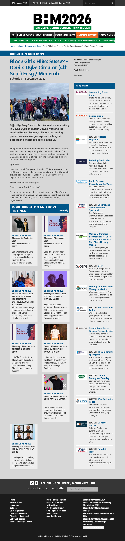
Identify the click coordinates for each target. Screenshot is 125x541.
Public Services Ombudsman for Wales (100, 183)
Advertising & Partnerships (94, 521)
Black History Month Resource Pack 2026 (82, 40)
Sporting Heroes (53, 516)
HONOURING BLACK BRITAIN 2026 (46, 40)
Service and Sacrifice (111, 35)
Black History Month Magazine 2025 (98, 518)
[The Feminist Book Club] (55, 224)
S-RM (100, 265)
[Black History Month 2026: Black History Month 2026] (62, 22)
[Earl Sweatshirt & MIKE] (23, 224)
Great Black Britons (54, 502)
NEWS (38, 35)
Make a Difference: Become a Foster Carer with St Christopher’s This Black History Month (100, 239)
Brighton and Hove (33, 46)
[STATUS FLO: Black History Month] (55, 279)
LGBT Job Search (17, 518)
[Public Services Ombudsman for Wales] (81, 182)
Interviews (14, 505)
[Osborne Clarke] (81, 424)
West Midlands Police (101, 309)
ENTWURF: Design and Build (74, 536)
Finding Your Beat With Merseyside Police (101, 288)
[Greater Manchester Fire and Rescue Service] (81, 328)
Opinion (13, 507)
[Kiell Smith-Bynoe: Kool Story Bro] (55, 332)
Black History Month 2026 (94, 499)
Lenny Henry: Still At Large (23, 450)
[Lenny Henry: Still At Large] (23, 432)
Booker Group (96, 116)
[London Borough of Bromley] (81, 377)
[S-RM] (81, 266)
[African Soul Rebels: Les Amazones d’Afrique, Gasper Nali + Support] (23, 279)
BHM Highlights (17, 510)
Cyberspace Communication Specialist (99, 207)
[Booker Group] (81, 115)
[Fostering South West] (81, 161)
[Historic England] (81, 139)
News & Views (16, 502)
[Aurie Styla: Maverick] (55, 382)
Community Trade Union (98, 94)
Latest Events (25, 35)
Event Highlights (65, 35)
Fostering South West (100, 160)
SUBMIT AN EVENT (20, 40)
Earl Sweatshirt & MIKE (21, 245)
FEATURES (48, 35)
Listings (20, 46)
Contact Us (87, 524)
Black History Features (56, 499)
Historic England (97, 138)
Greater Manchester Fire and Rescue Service (101, 330)
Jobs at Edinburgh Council (21, 521)
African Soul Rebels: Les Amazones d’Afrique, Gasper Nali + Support (23, 300)
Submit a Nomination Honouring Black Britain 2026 (97, 504)
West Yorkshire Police (101, 400)
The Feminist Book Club (53, 245)
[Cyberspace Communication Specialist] (81, 206)
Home (12, 46)
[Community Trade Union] (81, 93)
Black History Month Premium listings (96, 509)
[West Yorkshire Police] (81, 401)
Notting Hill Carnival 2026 (59, 3)
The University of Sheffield (101, 353)
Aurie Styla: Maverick (55, 399)
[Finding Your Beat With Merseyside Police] (81, 288)
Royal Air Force (98, 450)
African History (53, 505)
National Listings (87, 35)
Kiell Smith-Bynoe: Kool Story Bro (53, 350)
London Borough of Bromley (99, 377)
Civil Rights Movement (56, 510)
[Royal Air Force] (81, 450)
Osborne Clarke (97, 424)
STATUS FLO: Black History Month (53, 297)
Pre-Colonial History (55, 507)
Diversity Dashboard (18, 513)
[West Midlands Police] (81, 309)
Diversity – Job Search (19, 516)
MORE (62, 210)
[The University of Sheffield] (81, 353)
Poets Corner (52, 513)
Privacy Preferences (93, 527)
